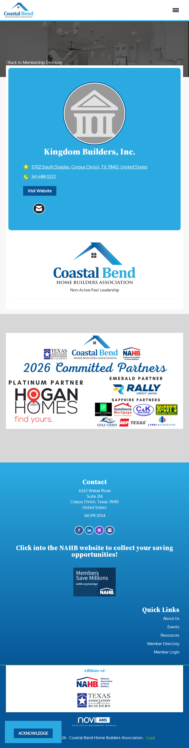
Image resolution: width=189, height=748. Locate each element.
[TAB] (94, 700)
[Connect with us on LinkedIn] (89, 530)
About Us (171, 618)
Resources (170, 635)
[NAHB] (94, 682)
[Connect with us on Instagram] (99, 530)
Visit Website (40, 190)
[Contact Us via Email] (109, 530)
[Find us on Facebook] (79, 530)
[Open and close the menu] (109, 10)
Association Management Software (94, 725)
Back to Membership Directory (35, 62)
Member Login (166, 652)
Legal (150, 737)
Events (173, 626)
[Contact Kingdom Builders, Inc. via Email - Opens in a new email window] (39, 208)
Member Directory (163, 643)
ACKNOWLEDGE (33, 733)
